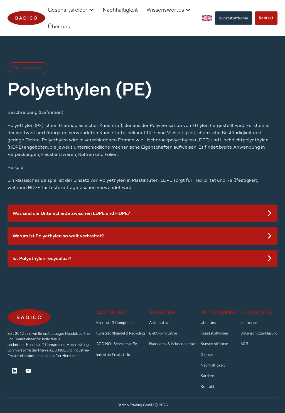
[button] (143, 213)
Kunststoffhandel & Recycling (120, 333)
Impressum (249, 322)
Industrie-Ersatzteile (113, 354)
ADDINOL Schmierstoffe (116, 343)
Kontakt (266, 18)
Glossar (207, 354)
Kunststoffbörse (234, 18)
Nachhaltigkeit (120, 9)
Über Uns (208, 322)
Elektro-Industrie (163, 333)
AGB (244, 343)
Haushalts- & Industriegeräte (172, 343)
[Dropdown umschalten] (91, 10)
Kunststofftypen (214, 333)
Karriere (207, 375)
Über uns (59, 26)
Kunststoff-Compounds (115, 322)
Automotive (159, 322)
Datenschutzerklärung (258, 333)
